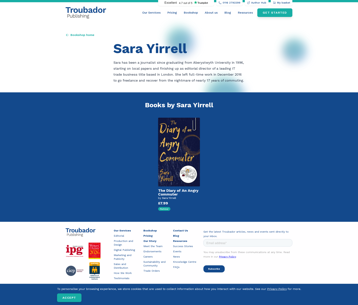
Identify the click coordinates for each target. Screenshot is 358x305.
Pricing (172, 12)
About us (211, 12)
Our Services (151, 12)
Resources (245, 12)
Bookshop (191, 12)
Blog (227, 12)
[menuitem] (151, 13)
